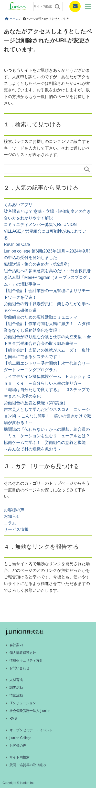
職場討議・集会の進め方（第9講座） (38, 264)
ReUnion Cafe (17, 244)
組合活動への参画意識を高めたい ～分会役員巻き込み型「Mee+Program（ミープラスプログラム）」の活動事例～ (47, 277)
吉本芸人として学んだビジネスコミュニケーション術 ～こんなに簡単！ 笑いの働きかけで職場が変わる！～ (47, 416)
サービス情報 (16, 529)
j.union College (20, 738)
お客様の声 (14, 510)
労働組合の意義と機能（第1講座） (36, 403)
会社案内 (16, 645)
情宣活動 (16, 695)
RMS (13, 718)
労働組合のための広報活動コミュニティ (41, 317)
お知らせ (12, 516)
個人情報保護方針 (22, 653)
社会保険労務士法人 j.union (29, 711)
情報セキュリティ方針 (26, 660)
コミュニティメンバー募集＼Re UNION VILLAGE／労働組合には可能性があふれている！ (45, 231)
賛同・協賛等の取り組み (27, 765)
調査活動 (16, 687)
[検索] (57, 7)
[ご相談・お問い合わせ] (73, 6)
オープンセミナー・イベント (31, 730)
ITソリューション (22, 703)
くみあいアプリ (18, 204)
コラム (10, 523)
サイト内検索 (19, 757)
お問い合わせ (19, 668)
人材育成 (16, 680)
